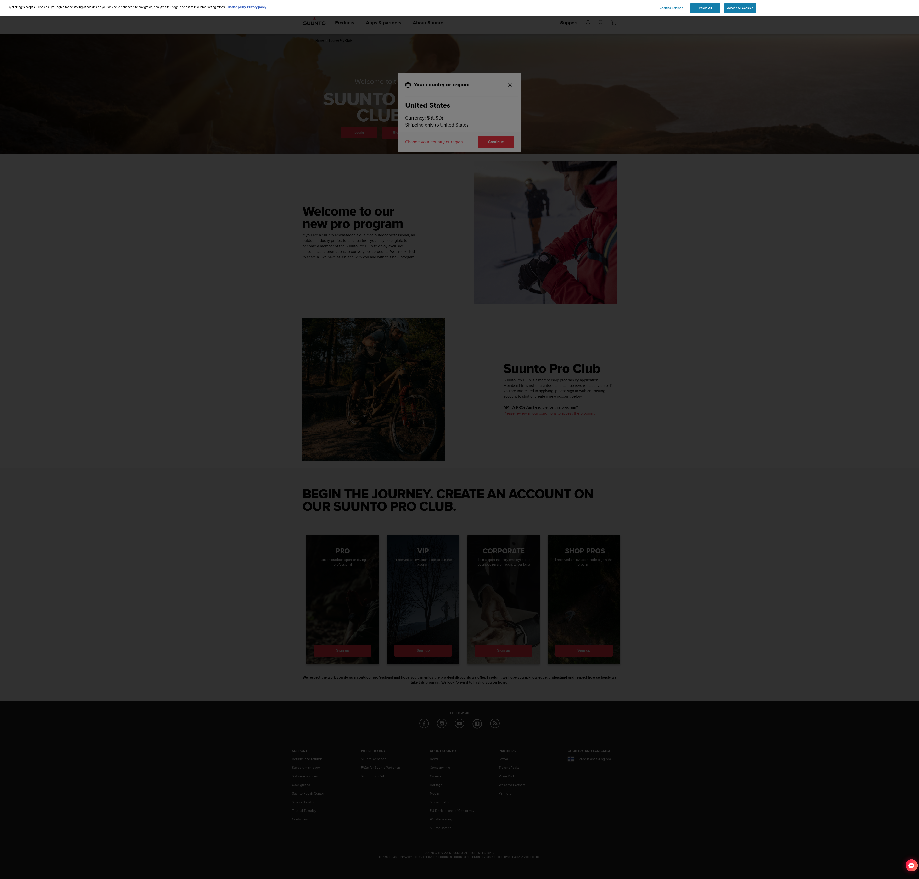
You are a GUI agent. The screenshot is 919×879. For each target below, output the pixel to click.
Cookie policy (237, 7)
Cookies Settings (671, 8)
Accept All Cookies (740, 8)
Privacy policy (256, 7)
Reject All (705, 8)
